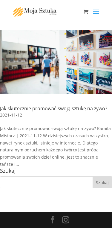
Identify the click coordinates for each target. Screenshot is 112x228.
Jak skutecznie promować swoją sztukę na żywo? (53, 108)
